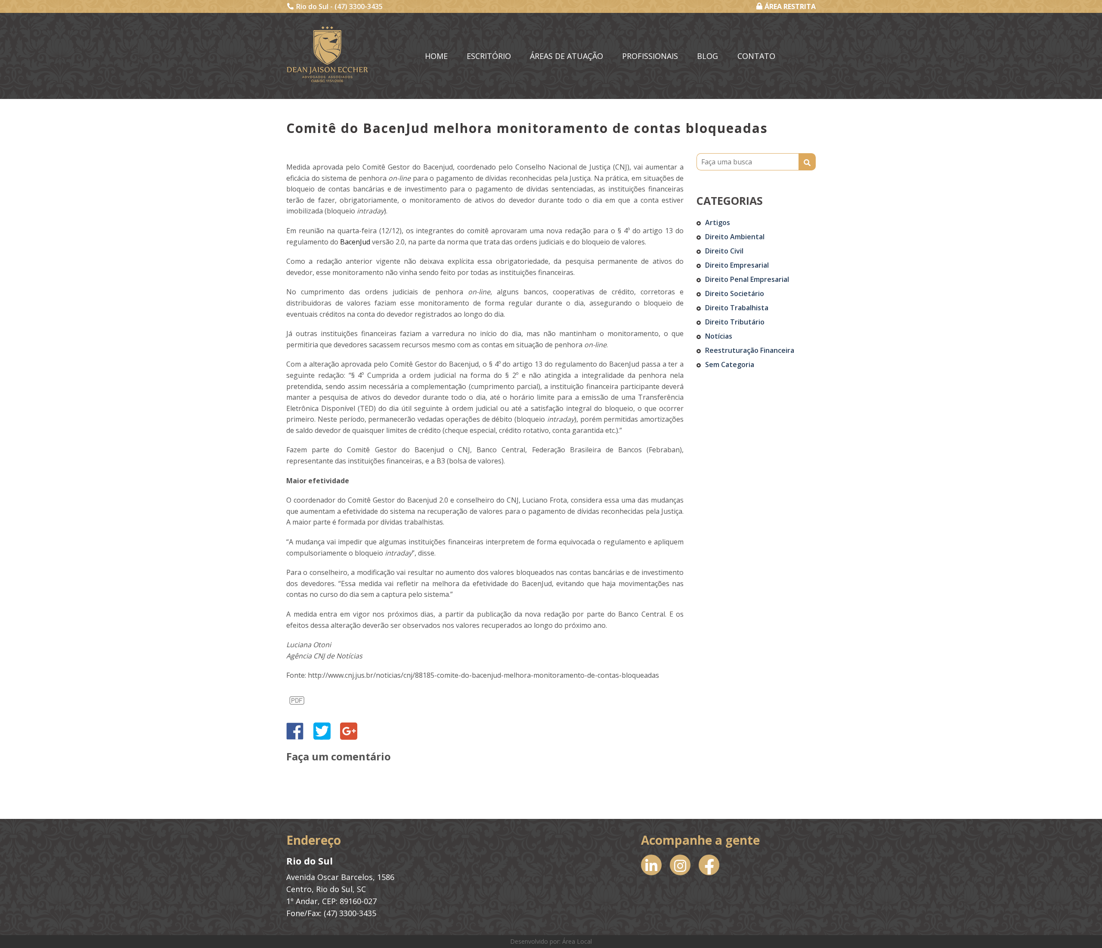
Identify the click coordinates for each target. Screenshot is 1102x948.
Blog (707, 56)
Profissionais (650, 56)
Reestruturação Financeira (749, 350)
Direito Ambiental (735, 236)
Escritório (489, 56)
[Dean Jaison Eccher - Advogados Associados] (327, 54)
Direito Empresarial (737, 265)
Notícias (718, 336)
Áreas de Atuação (566, 56)
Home (436, 56)
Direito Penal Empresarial (747, 279)
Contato (756, 56)
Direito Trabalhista (736, 307)
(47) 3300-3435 (358, 6)
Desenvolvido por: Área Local (551, 941)
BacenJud (356, 242)
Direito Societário (734, 293)
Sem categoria (729, 364)
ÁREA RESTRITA (790, 6)
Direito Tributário (735, 322)
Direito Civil (724, 251)
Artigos (717, 222)
